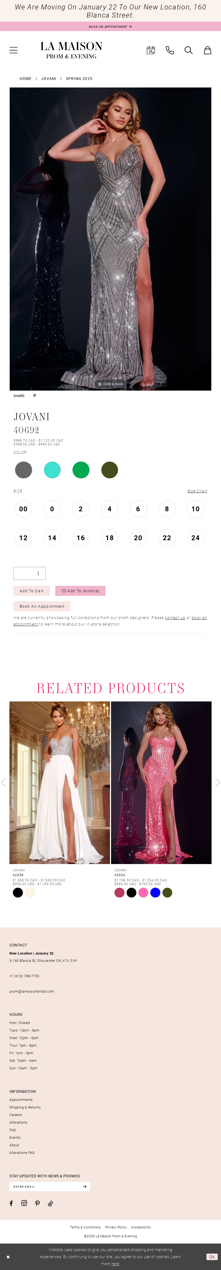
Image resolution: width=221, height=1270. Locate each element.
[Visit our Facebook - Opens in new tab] (11, 1204)
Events (14, 1137)
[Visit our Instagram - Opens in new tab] (24, 1203)
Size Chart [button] (197, 490)
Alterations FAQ (22, 1152)
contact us (175, 617)
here (115, 1263)
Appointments (21, 1099)
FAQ (12, 1129)
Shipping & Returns (25, 1107)
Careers (15, 1114)
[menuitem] (13, 50)
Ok (212, 1256)
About (14, 1145)
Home (26, 78)
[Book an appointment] (150, 50)
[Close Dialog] (8, 1256)
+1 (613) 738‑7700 (24, 975)
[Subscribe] (84, 1186)
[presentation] (59, 782)
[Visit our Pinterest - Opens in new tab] (37, 1204)
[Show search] (188, 50)
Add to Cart (32, 590)
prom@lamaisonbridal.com (31, 991)
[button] (13, 50)
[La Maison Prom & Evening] (71, 50)
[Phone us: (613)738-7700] (169, 50)
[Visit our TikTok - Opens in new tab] (50, 1203)
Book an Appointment (42, 606)
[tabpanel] (110, 239)
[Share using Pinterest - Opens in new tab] (34, 396)
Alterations (18, 1122)
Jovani (48, 78)
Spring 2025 (79, 78)
